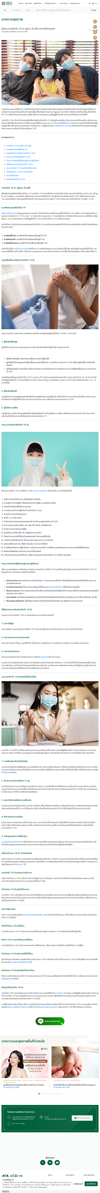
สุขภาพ (28, 10)
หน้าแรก (21, 3)
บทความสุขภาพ (63, 3)
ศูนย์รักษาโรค (37, 3)
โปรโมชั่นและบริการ (50, 3)
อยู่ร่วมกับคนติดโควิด (54, 587)
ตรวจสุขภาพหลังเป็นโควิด (20, 962)
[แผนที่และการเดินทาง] (95, 32)
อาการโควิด (58, 993)
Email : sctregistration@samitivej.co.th (55, 1118)
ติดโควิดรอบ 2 (18, 864)
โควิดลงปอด (6, 772)
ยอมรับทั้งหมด (91, 1184)
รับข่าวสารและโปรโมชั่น (83, 1118)
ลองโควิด (10, 978)
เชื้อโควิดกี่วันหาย (8, 213)
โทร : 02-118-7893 (18, 1124)
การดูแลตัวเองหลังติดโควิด (11, 841)
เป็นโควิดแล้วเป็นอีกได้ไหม (33, 914)
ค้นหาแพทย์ (28, 3)
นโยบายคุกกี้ (42, 1187)
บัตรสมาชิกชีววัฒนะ (89, 1175)
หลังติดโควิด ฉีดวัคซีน (63, 125)
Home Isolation (40, 490)
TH (96, 3)
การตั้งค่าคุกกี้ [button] (78, 1184)
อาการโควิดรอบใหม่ (20, 248)
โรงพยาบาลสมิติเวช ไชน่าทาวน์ (18, 1007)
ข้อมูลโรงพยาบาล (75, 3)
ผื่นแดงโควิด (44, 657)
